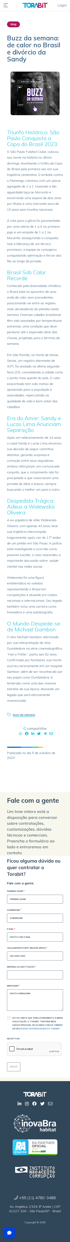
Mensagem (13, 986)
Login (62, 5)
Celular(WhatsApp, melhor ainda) (27, 948)
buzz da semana (24, 715)
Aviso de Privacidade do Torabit (41, 1028)
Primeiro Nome (15, 891)
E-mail (11, 929)
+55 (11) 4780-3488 (37, 1197)
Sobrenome (14, 910)
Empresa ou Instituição (21, 967)
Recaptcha (13, 1038)
